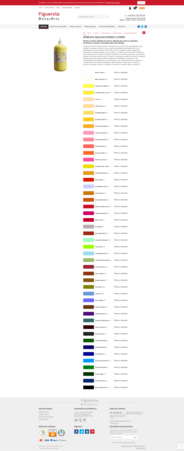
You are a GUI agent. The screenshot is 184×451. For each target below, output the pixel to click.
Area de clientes (43, 419)
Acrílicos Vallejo (117, 33)
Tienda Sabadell (67, 7)
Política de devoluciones (46, 417)
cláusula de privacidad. (129, 442)
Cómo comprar (49, 7)
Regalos (121, 26)
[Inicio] (84, 33)
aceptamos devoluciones (82, 415)
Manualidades (90, 26)
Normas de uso (140, 448)
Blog (58, 7)
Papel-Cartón (75, 26)
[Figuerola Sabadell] (49, 16)
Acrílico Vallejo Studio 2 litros (104, 37)
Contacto (77, 7)
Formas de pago (44, 412)
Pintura (43, 26)
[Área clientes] (130, 8)
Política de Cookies (139, 446)
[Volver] (143, 32)
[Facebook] (138, 26)
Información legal (126, 446)
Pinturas (96, 33)
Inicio (40, 7)
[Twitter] (142, 26)
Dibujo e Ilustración (58, 26)
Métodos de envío (44, 414)
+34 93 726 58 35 (136, 15)
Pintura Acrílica (105, 33)
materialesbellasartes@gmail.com (120, 421)
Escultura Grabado (107, 26)
